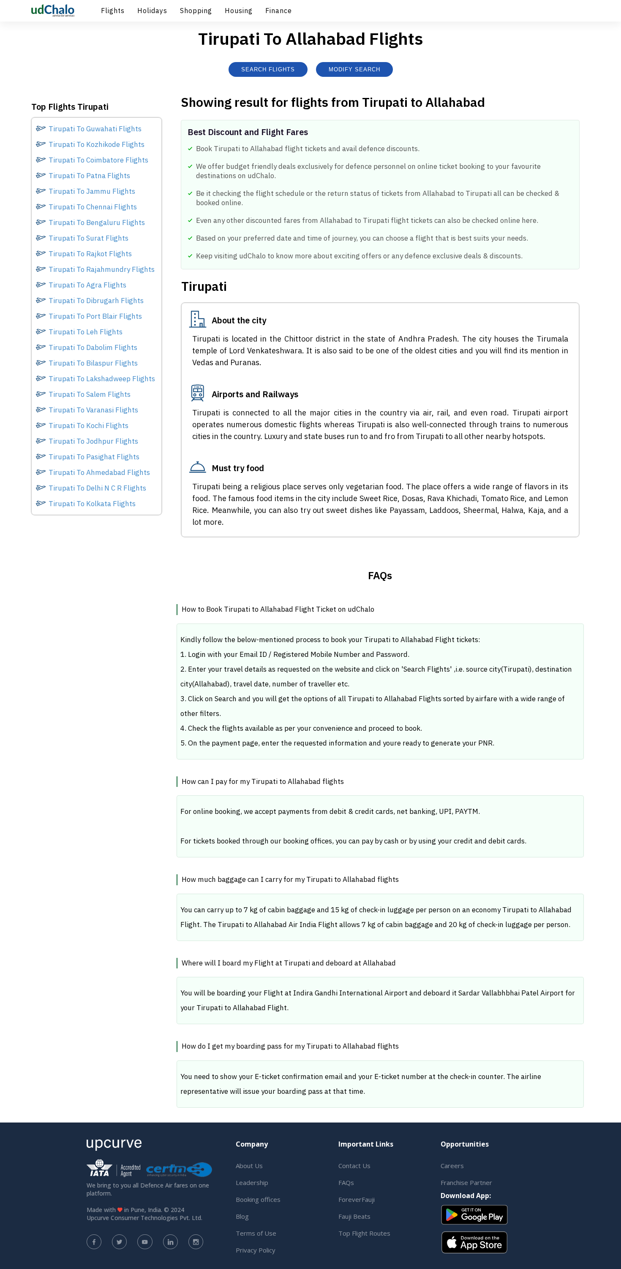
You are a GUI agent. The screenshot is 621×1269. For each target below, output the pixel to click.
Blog (242, 1216)
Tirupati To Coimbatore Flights (98, 160)
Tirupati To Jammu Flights (92, 191)
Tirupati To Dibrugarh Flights (96, 300)
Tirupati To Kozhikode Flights (96, 144)
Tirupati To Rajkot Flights (90, 253)
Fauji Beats (354, 1216)
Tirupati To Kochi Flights (88, 425)
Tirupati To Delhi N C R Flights (97, 488)
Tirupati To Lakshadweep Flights (102, 378)
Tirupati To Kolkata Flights (92, 503)
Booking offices (258, 1199)
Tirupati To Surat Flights (88, 238)
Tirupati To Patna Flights (89, 175)
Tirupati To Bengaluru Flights (97, 222)
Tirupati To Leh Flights (86, 331)
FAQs (346, 1182)
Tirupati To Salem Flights (90, 394)
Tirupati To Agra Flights (87, 285)
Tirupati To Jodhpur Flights (93, 441)
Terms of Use (256, 1233)
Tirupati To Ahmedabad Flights (99, 472)
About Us (249, 1165)
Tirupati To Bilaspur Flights (93, 363)
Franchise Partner (466, 1182)
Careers (452, 1165)
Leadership (252, 1182)
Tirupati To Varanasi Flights (93, 410)
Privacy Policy (255, 1250)
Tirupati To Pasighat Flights (94, 456)
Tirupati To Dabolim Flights (93, 347)
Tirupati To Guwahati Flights (95, 128)
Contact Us (354, 1165)
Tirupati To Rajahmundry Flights (102, 269)
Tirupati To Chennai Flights (93, 207)
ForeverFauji (356, 1199)
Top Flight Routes (364, 1233)
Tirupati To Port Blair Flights (95, 316)
